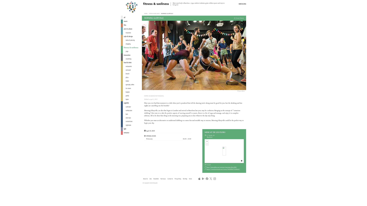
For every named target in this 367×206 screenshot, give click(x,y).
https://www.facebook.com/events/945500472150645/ (223, 169)
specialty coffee (130, 85)
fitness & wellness (131, 48)
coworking (128, 59)
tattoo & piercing (130, 40)
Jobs (150, 179)
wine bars (128, 118)
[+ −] (224, 151)
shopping (128, 44)
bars (127, 114)
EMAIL (162, 96)
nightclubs (128, 125)
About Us (145, 179)
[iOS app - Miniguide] (199, 178)
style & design (128, 36)
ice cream (128, 88)
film (125, 25)
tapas (127, 99)
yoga (127, 51)
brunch (127, 74)
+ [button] (207, 141)
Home (145, 13)
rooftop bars (129, 110)
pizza (127, 77)
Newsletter (156, 179)
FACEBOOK (151, 96)
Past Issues (163, 179)
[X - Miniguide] (210, 178)
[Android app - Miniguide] (203, 178)
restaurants (129, 66)
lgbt (125, 129)
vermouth (128, 70)
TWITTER (157, 96)
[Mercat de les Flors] (224, 151)
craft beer (128, 107)
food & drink (128, 63)
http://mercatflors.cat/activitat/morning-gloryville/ (222, 167)
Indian (127, 81)
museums (128, 33)
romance (126, 133)
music (125, 21)
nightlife (126, 103)
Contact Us (170, 179)
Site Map (185, 179)
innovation (127, 55)
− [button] (207, 144)
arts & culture (128, 29)
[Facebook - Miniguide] (207, 178)
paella (127, 96)
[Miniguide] (131, 7)
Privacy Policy (178, 179)
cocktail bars (129, 121)
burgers (128, 92)
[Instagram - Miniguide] (214, 178)
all (124, 17)
